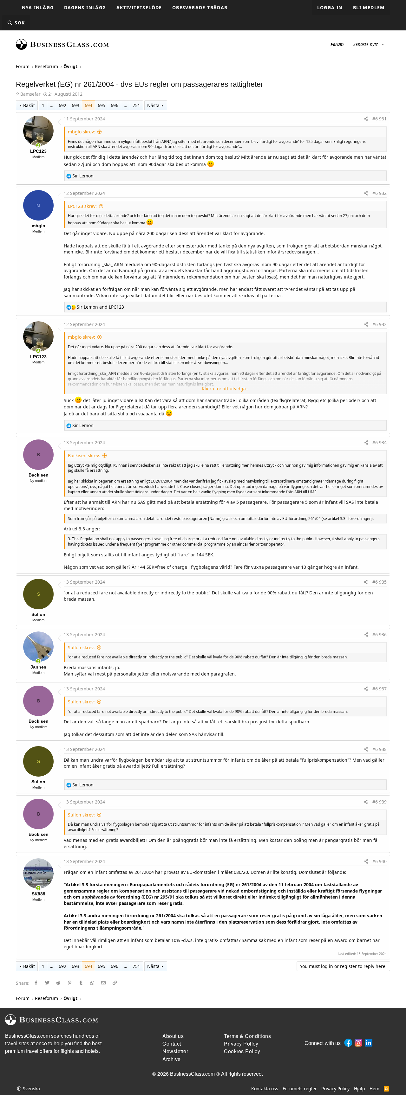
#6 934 (379, 442)
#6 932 (379, 193)
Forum (337, 44)
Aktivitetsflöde (139, 7)
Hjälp (359, 1088)
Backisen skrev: (84, 455)
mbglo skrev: (81, 132)
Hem (374, 1088)
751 (136, 105)
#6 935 (379, 582)
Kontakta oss (264, 1088)
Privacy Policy (335, 1088)
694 (88, 105)
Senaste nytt (365, 44)
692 (62, 105)
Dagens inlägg (85, 7)
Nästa (153, 105)
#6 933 (379, 324)
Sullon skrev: (81, 647)
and (100, 307)
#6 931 (379, 119)
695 (101, 105)
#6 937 (379, 689)
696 (114, 105)
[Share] (366, 119)
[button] (382, 44)
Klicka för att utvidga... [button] (226, 389)
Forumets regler (300, 1088)
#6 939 (379, 802)
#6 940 (379, 861)
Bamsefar (30, 94)
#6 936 (379, 634)
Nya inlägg (38, 7)
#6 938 (379, 749)
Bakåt (29, 105)
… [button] (51, 105)
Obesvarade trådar (200, 7)
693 (75, 105)
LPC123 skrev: (82, 206)
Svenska (31, 1088)
